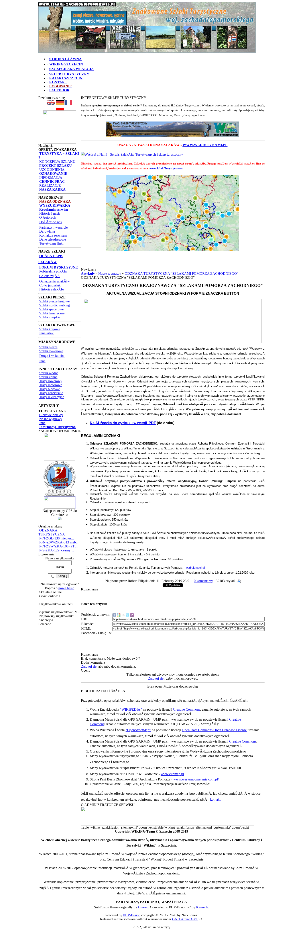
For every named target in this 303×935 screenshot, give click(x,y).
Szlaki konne (48, 377)
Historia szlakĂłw (52, 289)
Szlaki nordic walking (54, 305)
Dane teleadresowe (52, 239)
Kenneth (202, 907)
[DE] (60, 103)
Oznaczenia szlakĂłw (54, 281)
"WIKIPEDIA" (131, 709)
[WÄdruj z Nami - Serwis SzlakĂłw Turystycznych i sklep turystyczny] (132, 154)
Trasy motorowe (50, 385)
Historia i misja (49, 213)
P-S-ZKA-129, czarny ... (56, 550)
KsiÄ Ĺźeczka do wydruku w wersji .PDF (123, 423)
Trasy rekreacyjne (51, 397)
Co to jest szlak (50, 285)
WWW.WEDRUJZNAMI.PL (205, 145)
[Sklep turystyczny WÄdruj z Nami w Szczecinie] (173, 129)
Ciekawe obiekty (51, 415)
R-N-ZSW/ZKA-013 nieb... (59, 542)
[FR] (68, 103)
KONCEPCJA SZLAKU (57, 161)
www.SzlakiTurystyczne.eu (166, 168)
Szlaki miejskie (49, 317)
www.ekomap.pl (172, 774)
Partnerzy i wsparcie (53, 227)
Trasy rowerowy (50, 381)
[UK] (51, 103)
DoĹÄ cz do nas (50, 222)
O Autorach (47, 217)
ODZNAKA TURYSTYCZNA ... (53, 532)
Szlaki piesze (48, 347)
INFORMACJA (50, 177)
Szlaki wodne (48, 373)
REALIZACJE (50, 185)
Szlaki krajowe (49, 329)
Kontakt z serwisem (53, 235)
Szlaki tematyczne (52, 313)
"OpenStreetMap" (138, 730)
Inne (42, 361)
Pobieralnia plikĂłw (53, 271)
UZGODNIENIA (52, 169)
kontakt (215, 799)
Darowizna (47, 231)
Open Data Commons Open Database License (214, 730)
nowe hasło (66, 588)
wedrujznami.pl (195, 567)
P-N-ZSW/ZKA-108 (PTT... (59, 546)
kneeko (143, 907)
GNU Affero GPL (185, 919)
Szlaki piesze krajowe (54, 301)
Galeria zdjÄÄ (49, 276)
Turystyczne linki (51, 243)
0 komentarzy (203, 581)
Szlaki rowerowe (51, 351)
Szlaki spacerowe (51, 309)
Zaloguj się (88, 666)
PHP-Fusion (131, 915)
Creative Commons (186, 709)
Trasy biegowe (49, 389)
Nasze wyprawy (50, 419)
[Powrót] (60, 109)
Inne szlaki (46, 333)
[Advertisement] (173, 261)
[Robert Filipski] (167, 824)
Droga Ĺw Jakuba (52, 356)
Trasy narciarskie (51, 393)
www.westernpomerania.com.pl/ (196, 779)
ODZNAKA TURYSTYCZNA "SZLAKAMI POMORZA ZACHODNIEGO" (181, 273)
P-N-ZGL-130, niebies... (56, 538)
